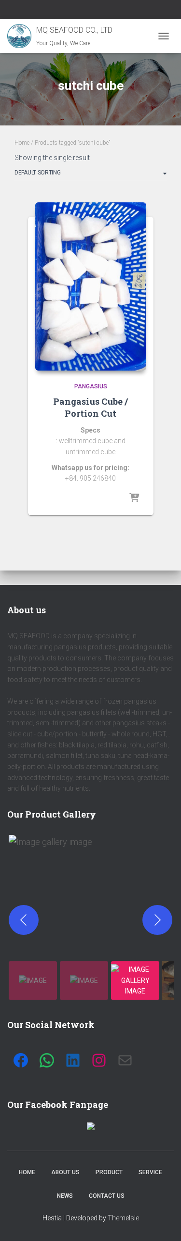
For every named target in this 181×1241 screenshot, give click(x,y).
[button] (91, 895)
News (65, 1195)
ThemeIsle (123, 1218)
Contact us (107, 1195)
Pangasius (90, 386)
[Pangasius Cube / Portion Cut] (90, 286)
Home (21, 142)
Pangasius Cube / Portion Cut (90, 407)
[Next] (157, 920)
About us (65, 1172)
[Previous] (24, 920)
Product (109, 1172)
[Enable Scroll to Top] (162, 1222)
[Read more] (134, 498)
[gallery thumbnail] (33, 980)
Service (150, 1172)
